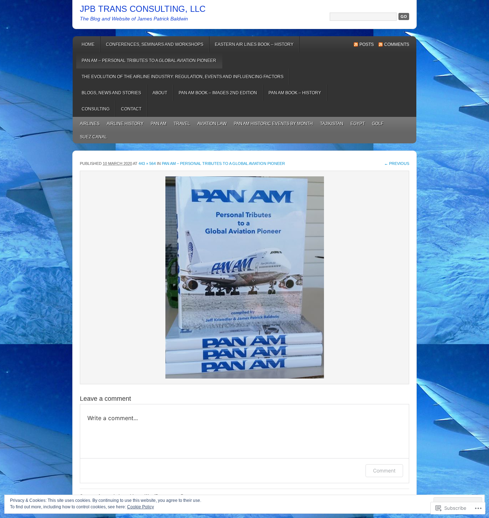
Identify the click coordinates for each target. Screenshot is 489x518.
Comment (384, 470)
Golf (377, 123)
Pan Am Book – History (294, 92)
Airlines (90, 123)
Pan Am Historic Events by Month (273, 123)
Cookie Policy (140, 506)
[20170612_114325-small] (244, 277)
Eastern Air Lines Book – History (254, 44)
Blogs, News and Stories (111, 92)
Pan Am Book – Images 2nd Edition (218, 92)
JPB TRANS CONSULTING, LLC (142, 9)
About (159, 92)
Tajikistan (331, 123)
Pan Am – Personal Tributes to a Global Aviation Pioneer (149, 60)
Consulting (96, 108)
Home (88, 44)
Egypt (357, 123)
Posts (366, 44)
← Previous (396, 163)
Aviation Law (212, 123)
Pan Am (158, 123)
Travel (182, 123)
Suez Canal (93, 136)
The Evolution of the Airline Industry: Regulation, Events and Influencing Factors (183, 76)
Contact (131, 108)
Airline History (125, 123)
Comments (396, 44)
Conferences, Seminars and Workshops (154, 44)
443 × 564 (147, 163)
